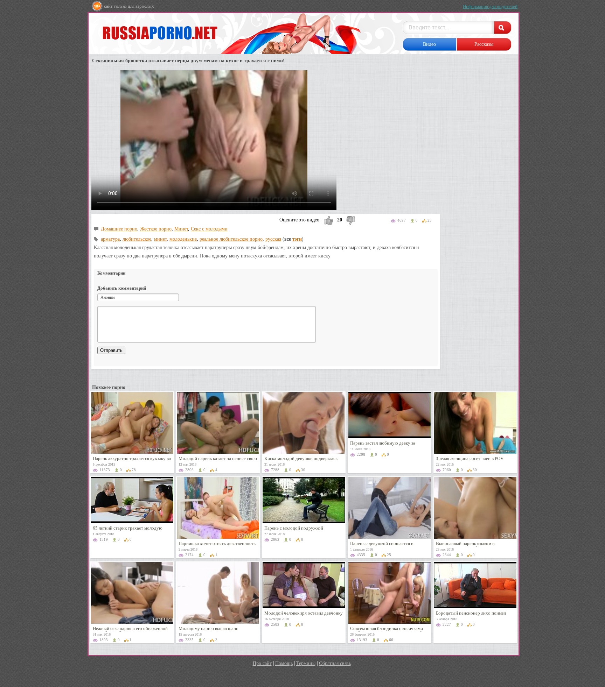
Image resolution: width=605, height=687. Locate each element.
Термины (305, 663)
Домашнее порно (119, 229)
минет (160, 239)
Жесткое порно (156, 229)
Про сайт (262, 663)
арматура (110, 239)
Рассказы (483, 44)
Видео (429, 44)
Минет (181, 229)
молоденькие (183, 239)
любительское (137, 239)
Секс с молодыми (209, 229)
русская (273, 239)
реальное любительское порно (231, 239)
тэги (297, 239)
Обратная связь (335, 663)
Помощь (284, 663)
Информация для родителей (490, 6)
